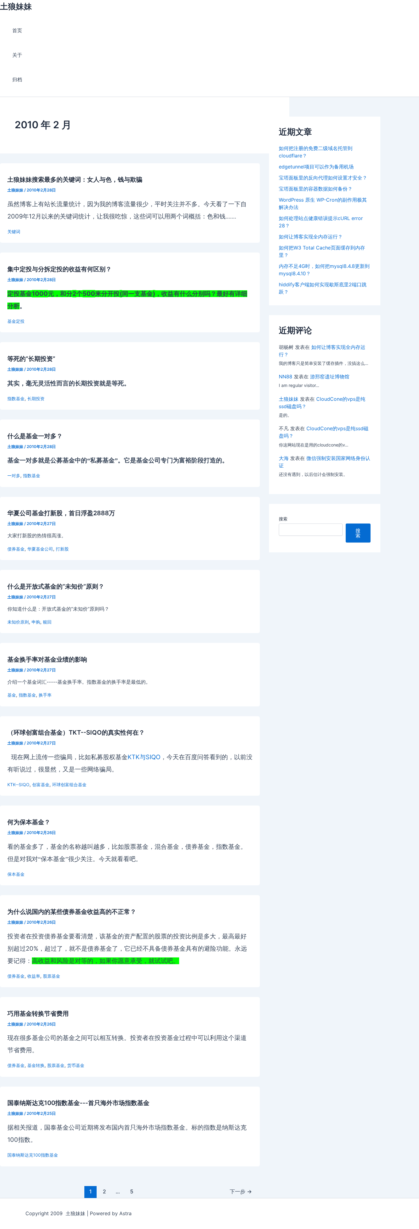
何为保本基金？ (28, 822)
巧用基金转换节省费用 (38, 1013)
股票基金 (51, 976)
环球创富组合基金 (69, 784)
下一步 (241, 1191)
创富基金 (40, 784)
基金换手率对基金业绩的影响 (47, 659)
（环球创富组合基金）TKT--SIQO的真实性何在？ (76, 732)
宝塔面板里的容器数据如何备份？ (315, 189)
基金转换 (35, 1065)
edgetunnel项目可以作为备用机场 (316, 167)
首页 (17, 30)
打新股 (62, 548)
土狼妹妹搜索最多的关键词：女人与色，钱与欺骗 (74, 179)
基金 (11, 695)
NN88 (285, 376)
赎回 (47, 621)
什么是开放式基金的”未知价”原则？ (55, 586)
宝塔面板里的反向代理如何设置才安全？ (323, 178)
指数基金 (16, 398)
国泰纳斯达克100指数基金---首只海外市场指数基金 (78, 1103)
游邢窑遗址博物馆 (329, 376)
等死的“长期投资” (31, 358)
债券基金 (16, 548)
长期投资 (35, 398)
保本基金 (16, 874)
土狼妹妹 (16, 6)
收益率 (33, 976)
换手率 (45, 695)
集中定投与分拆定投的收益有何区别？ (59, 269)
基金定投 (16, 321)
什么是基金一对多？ (35, 436)
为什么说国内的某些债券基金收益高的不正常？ (71, 911)
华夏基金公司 (40, 548)
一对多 (13, 475)
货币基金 (75, 1065)
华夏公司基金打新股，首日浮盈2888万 (61, 513)
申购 (36, 621)
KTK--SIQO (18, 784)
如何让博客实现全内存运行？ (311, 237)
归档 (17, 79)
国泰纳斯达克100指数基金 (32, 1155)
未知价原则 (18, 621)
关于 (17, 55)
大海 (284, 458)
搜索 (283, 518)
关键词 (13, 231)
